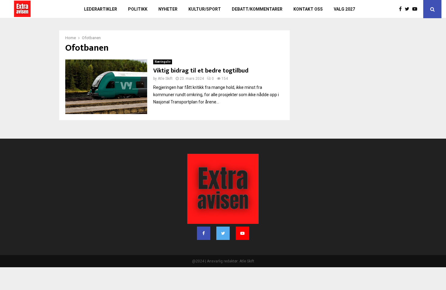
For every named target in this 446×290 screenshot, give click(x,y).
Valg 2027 (344, 9)
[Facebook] (402, 9)
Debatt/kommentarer (257, 9)
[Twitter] (408, 9)
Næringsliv (163, 61)
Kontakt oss (308, 9)
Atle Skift (165, 78)
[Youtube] (416, 9)
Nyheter (167, 9)
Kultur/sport (204, 9)
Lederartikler (100, 9)
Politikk (137, 9)
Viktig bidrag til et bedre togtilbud (200, 71)
